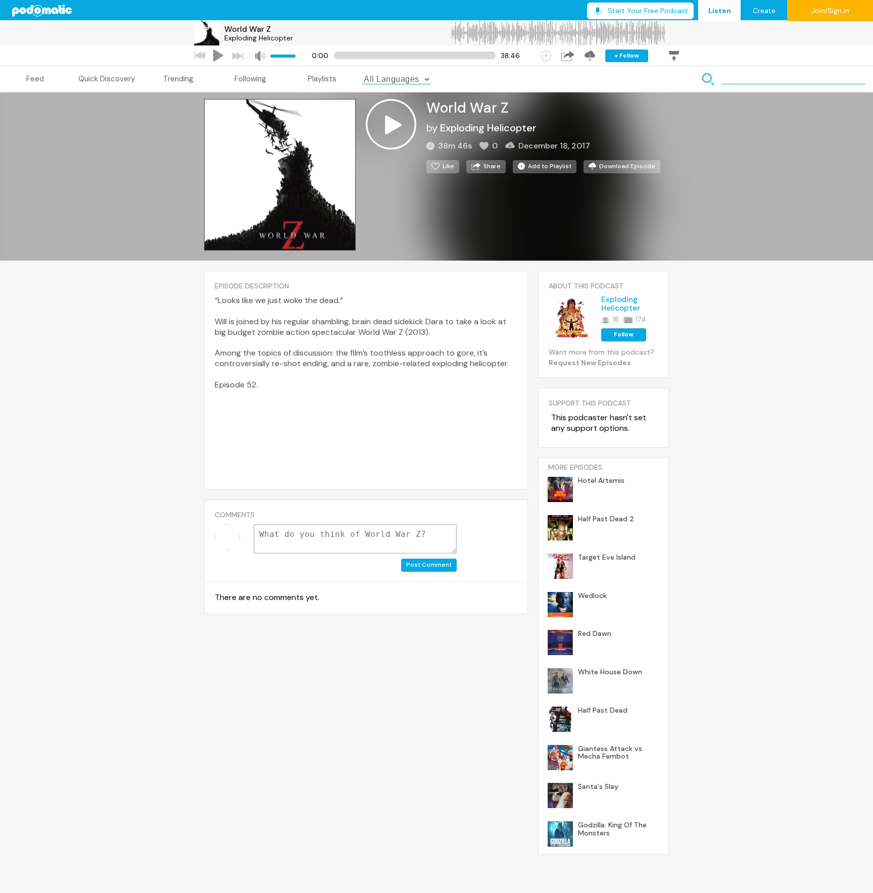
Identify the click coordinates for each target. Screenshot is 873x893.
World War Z (247, 29)
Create (764, 10)
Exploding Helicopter (258, 37)
